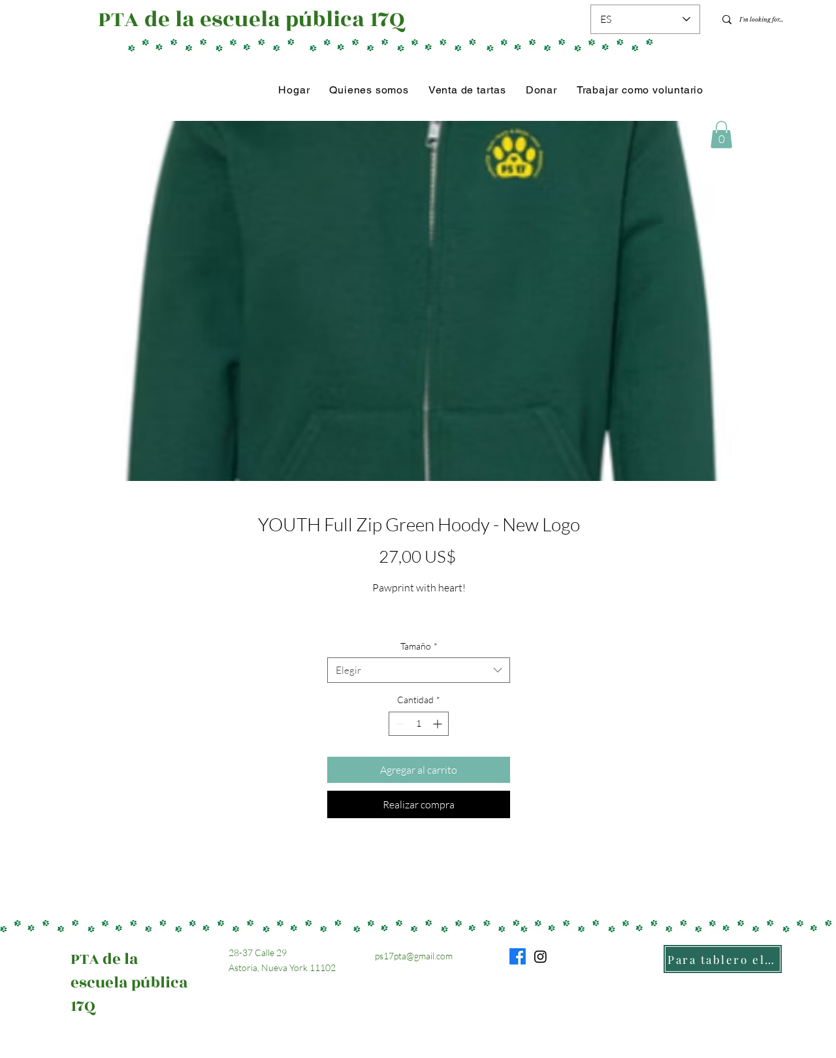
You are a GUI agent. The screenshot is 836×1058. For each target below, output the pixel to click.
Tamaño (419, 646)
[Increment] (438, 723)
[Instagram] (540, 956)
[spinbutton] (418, 723)
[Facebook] (517, 956)
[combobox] (418, 670)
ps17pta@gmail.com (414, 955)
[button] (721, 134)
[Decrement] (399, 723)
